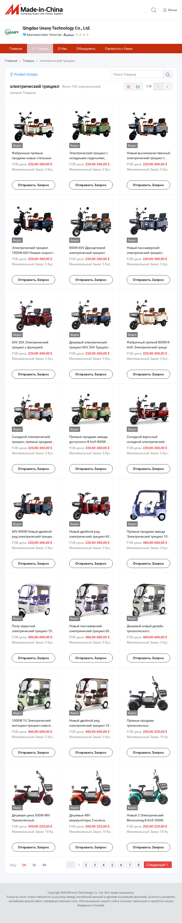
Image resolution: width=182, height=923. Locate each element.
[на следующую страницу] (167, 86)
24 (24, 865)
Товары (42, 48)
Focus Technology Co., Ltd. (87, 892)
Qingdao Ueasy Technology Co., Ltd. (57, 28)
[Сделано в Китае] (34, 9)
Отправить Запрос (33, 185)
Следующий (155, 864)
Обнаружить (86, 48)
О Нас (62, 48)
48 (44, 865)
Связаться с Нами (118, 48)
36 (34, 865)
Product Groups (26, 74)
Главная (15, 48)
